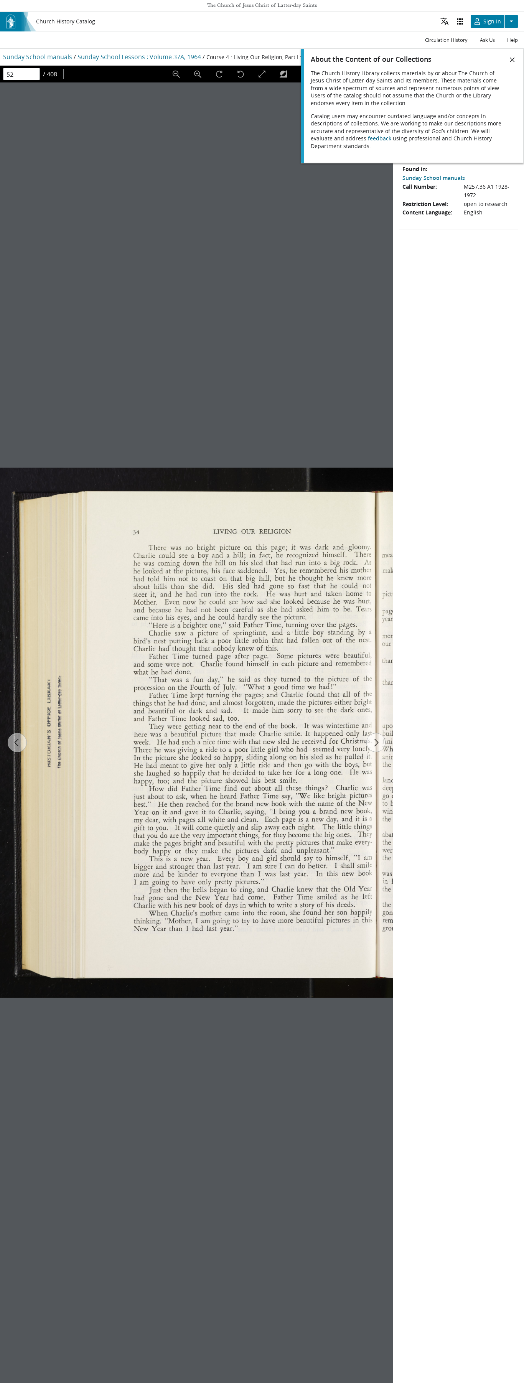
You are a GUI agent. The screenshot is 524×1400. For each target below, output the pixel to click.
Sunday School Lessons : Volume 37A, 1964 (139, 56)
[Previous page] (17, 742)
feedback (379, 138)
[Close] (512, 59)
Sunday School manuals (37, 56)
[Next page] (376, 742)
